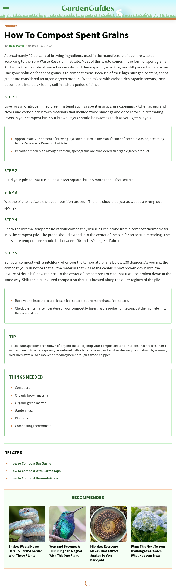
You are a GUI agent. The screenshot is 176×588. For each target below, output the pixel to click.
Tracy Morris (16, 46)
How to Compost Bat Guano (30, 463)
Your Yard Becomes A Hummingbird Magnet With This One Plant (65, 551)
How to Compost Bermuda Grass (34, 478)
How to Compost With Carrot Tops (35, 471)
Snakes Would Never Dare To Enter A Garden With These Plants (25, 551)
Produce (10, 26)
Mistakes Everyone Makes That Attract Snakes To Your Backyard (104, 553)
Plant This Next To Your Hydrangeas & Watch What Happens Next (148, 551)
